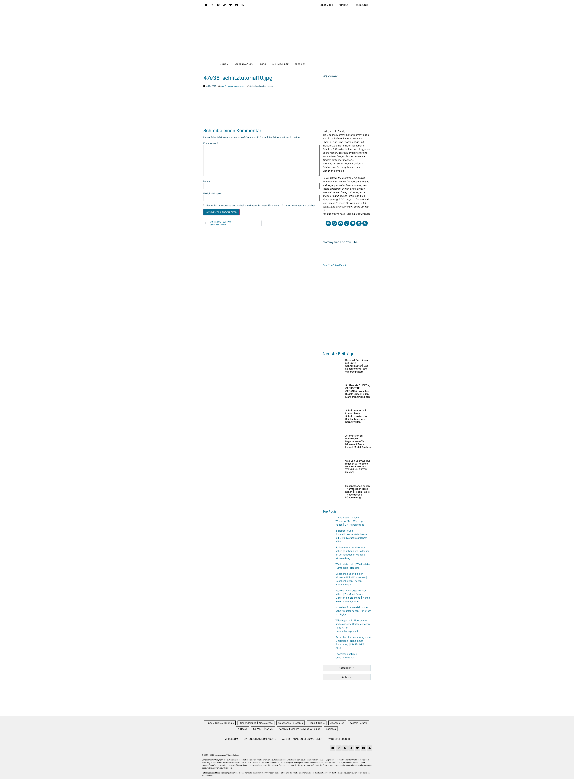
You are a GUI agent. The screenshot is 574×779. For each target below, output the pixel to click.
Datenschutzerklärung (260, 738)
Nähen (224, 64)
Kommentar (210, 143)
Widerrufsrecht (339, 738)
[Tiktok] (224, 5)
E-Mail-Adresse (213, 193)
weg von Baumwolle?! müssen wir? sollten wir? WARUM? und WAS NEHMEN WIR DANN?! (357, 466)
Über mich (326, 4)
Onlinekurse (280, 64)
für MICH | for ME (263, 728)
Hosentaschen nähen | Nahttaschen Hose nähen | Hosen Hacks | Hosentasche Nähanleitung (357, 491)
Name (207, 181)
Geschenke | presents (290, 722)
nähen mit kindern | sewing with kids (299, 728)
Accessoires (337, 722)
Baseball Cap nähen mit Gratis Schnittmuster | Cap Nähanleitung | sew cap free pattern (356, 366)
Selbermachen (244, 64)
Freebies (300, 64)
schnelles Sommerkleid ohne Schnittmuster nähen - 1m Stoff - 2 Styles (353, 611)
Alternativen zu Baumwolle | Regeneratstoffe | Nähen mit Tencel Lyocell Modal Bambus (358, 441)
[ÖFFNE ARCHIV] (350, 677)
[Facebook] (218, 5)
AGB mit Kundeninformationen (302, 738)
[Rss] (242, 5)
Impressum (231, 738)
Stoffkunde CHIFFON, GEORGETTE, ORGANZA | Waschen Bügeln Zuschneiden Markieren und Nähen (357, 391)
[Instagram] (212, 5)
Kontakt (344, 4)
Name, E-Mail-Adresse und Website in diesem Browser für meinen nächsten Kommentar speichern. (261, 205)
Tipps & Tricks (317, 722)
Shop (262, 64)
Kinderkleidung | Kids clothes (256, 722)
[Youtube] (206, 5)
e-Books (242, 728)
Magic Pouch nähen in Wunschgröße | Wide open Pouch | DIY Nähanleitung (350, 521)
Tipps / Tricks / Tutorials (220, 722)
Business (331, 728)
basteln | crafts (358, 722)
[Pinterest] (236, 5)
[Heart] (230, 5)
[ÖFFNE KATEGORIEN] (353, 668)
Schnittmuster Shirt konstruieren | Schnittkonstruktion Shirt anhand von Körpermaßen (356, 416)
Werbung (362, 4)
